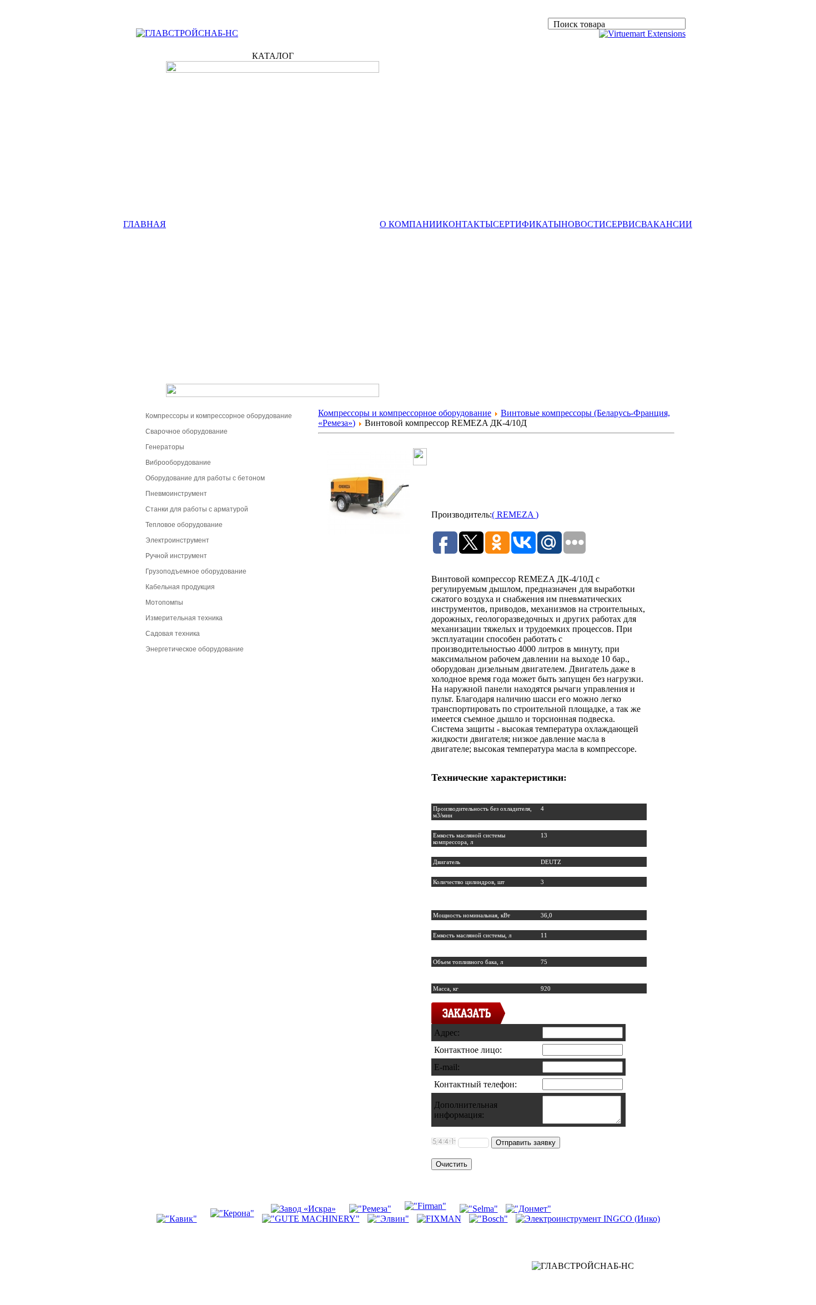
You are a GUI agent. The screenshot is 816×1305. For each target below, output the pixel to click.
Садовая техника (172, 634)
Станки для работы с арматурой (196, 509)
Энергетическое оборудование (194, 649)
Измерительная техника (184, 618)
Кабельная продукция (180, 587)
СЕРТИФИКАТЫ (527, 224)
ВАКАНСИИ (666, 224)
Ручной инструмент (176, 556)
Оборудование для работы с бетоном (205, 478)
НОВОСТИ (583, 224)
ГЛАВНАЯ (144, 224)
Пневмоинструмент (176, 494)
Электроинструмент (177, 540)
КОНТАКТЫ (467, 224)
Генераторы (164, 447)
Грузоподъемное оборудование (195, 571)
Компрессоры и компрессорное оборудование (218, 416)
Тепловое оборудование (184, 525)
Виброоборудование (178, 462)
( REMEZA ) (515, 514)
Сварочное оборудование (186, 431)
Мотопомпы (164, 602)
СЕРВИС (623, 224)
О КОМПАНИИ (411, 224)
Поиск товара (579, 24)
